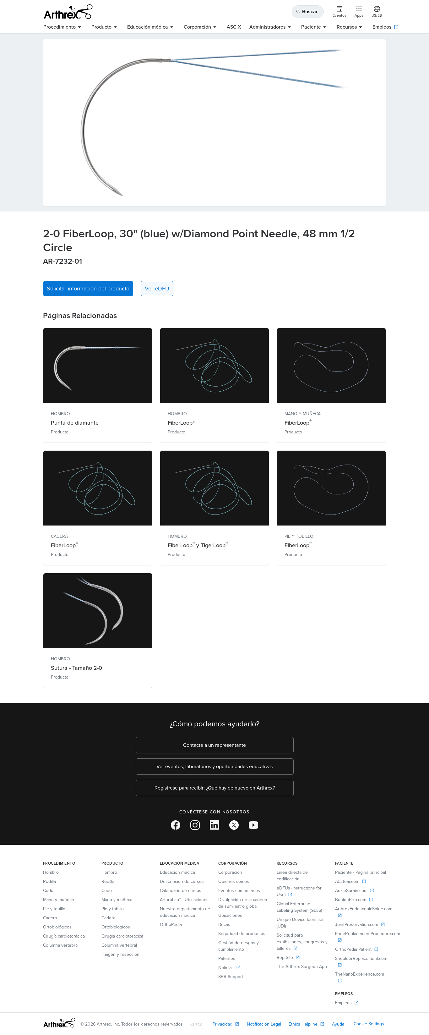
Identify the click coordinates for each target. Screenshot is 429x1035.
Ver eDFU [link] (157, 288)
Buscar (307, 11)
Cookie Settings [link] (369, 1024)
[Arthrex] (68, 11)
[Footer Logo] (59, 1022)
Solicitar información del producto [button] (88, 288)
